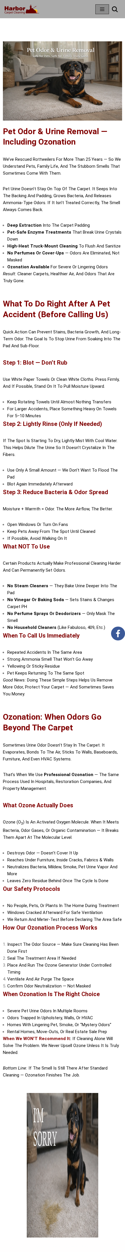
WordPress (80, 1246)
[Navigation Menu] (102, 9)
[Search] (115, 9)
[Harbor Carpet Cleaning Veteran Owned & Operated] (21, 9)
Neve (39, 1246)
